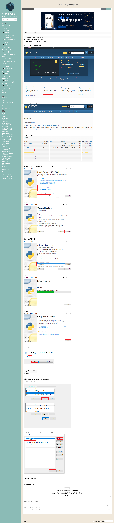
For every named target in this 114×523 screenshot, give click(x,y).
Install (6, 37)
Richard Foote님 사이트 (8, 134)
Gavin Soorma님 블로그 (7, 136)
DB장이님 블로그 (6, 163)
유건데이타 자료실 (6, 154)
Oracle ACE (7, 47)
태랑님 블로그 (5, 144)
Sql (6, 30)
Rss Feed (24, 521)
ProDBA (4, 168)
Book (6, 44)
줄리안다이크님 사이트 (7, 128)
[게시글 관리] (69, 488)
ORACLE (6, 25)
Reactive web (8, 85)
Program (7, 77)
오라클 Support (6, 114)
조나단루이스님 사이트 (7, 130)
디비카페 (4, 173)
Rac (6, 28)
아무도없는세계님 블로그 (7, 156)
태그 (3, 105)
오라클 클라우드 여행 (7, 175)
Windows (5, 71)
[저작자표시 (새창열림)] (110, 496)
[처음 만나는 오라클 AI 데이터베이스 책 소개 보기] (67, 21)
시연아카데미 (5, 150)
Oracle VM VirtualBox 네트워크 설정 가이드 (31, 509)
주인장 (3, 100)
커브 (3, 164)
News (6, 46)
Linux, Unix (6, 65)
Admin (7, 27)
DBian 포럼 (5, 166)
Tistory (98, 521)
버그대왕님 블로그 (6, 158)
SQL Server (6, 63)
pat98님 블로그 (5, 161)
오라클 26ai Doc (6, 123)
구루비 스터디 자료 (6, 138)
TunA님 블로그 (5, 143)
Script (6, 80)
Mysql (4, 56)
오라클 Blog (5, 116)
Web (4, 83)
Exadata (7, 41)
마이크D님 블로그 (6, 131)
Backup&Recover (9, 34)
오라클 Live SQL (6, 121)
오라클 (3, 113)
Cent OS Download (7, 178)
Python (5, 78)
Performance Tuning (10, 35)
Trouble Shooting (10, 39)
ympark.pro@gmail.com (12, 16)
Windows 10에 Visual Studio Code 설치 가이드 (32, 507)
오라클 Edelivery (6, 118)
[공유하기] (68, 488)
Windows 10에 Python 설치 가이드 (67, 5)
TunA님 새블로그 (6, 141)
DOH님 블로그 (5, 133)
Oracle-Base (5, 126)
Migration (7, 32)
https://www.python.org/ (29, 45)
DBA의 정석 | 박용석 (6, 159)
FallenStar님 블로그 (6, 151)
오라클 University (6, 119)
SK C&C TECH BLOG (7, 176)
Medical (5, 92)
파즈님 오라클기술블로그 (7, 153)
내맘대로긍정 (8, 14)
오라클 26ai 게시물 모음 (7, 102)
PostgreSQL (6, 49)
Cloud (6, 42)
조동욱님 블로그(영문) (7, 139)
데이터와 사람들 (5, 169)
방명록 (3, 104)
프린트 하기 (109, 9)
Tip (6, 70)
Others (5, 90)
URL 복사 (103, 9)
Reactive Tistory (9, 89)
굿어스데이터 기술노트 (7, 148)
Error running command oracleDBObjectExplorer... (33, 505)
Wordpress (7, 87)
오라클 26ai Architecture (8, 124)
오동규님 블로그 (5, 146)
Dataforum (5, 171)
